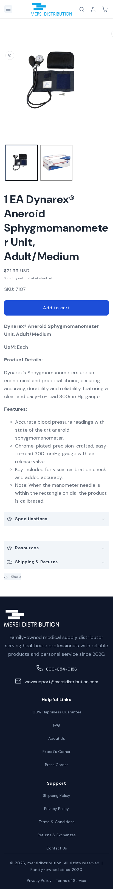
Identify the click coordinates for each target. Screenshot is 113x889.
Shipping (11, 278)
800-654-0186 (61, 669)
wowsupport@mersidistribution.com (61, 682)
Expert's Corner (56, 751)
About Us (56, 738)
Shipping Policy (56, 795)
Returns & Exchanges (57, 834)
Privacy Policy (56, 808)
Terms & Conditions (57, 821)
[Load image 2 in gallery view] (56, 163)
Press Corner (56, 764)
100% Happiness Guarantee (56, 712)
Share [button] (15, 576)
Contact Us (56, 848)
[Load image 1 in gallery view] (21, 163)
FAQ (56, 725)
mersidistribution (44, 862)
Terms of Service (71, 880)
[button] (8, 9)
